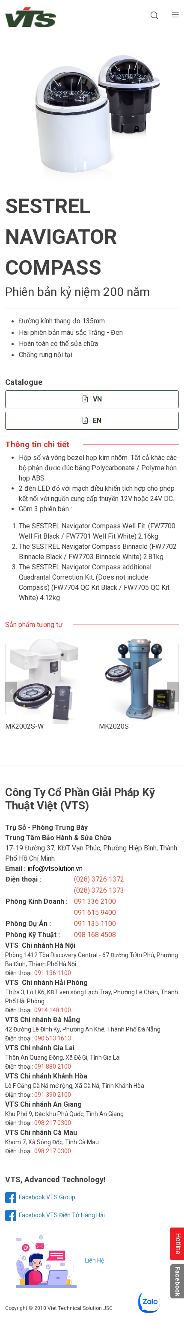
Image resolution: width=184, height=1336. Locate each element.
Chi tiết (49, 679)
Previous (11, 692)
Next (173, 692)
